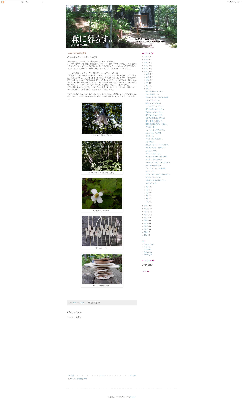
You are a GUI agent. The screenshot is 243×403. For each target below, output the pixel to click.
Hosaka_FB (148, 255)
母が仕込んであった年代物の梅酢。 (158, 97)
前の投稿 (133, 375)
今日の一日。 (150, 136)
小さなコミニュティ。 (153, 100)
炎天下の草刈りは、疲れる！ (155, 118)
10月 (147, 80)
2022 (146, 68)
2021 (146, 71)
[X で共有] (94, 302)
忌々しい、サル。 (152, 151)
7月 (147, 89)
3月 (147, 196)
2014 (146, 223)
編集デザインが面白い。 (154, 103)
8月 (147, 86)
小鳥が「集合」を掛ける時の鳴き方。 (158, 174)
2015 (146, 220)
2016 (146, 217)
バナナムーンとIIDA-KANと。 (156, 130)
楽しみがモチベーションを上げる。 (158, 145)
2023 (146, 65)
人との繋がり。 (151, 142)
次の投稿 (71, 375)
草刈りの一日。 (151, 127)
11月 (147, 77)
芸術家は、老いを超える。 (155, 159)
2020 (146, 205)
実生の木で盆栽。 (152, 183)
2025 (146, 60)
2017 (146, 214)
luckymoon (147, 249)
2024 (146, 63)
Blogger (133, 397)
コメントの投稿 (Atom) (79, 379)
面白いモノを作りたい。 (154, 165)
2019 (146, 208)
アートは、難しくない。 (154, 154)
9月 (147, 83)
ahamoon (147, 247)
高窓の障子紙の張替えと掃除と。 (157, 124)
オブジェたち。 (151, 171)
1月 (147, 202)
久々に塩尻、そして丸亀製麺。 (156, 168)
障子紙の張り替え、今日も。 (155, 109)
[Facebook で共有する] (96, 302)
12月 (147, 74)
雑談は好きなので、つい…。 (155, 91)
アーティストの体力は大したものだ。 (158, 162)
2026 (146, 57)
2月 (147, 199)
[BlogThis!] (91, 302)
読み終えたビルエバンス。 (155, 112)
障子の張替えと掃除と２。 (155, 121)
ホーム (102, 375)
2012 (146, 229)
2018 (146, 211)
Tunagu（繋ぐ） (149, 244)
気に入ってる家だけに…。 (155, 139)
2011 (146, 232)
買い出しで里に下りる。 (154, 177)
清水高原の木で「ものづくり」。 (157, 148)
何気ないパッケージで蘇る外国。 (157, 156)
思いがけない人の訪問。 (154, 133)
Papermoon (148, 252)
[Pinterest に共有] (99, 302)
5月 (147, 190)
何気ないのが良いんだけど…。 (156, 180)
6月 (147, 187)
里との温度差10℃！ (152, 94)
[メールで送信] (89, 302)
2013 (146, 226)
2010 (146, 235)
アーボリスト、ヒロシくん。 (155, 106)
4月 (147, 193)
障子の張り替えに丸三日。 (155, 115)
